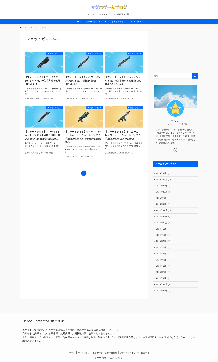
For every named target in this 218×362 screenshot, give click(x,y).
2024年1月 (162, 278)
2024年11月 (163, 216)
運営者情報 (97, 353)
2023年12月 (163, 284)
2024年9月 (163, 229)
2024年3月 (163, 266)
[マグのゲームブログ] (109, 7)
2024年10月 (163, 222)
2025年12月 (163, 179)
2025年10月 (163, 192)
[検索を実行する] (195, 76)
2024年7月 (163, 241)
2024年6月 (163, 247)
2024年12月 (163, 210)
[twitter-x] (175, 150)
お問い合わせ (111, 353)
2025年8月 (162, 198)
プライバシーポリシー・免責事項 (134, 353)
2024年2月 (163, 272)
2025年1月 (162, 204)
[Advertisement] (175, 49)
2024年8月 (163, 235)
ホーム (72, 353)
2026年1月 (162, 173)
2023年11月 (163, 290)
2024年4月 (163, 260)
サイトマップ (84, 353)
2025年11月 (163, 185)
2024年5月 (163, 253)
